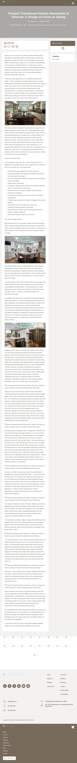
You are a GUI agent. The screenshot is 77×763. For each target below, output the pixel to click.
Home (48, 674)
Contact (63, 686)
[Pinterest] (28, 686)
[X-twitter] (14, 686)
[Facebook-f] (9, 686)
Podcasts (63, 682)
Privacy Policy (65, 690)
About (4, 732)
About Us (49, 678)
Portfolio (49, 682)
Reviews (63, 678)
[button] (5, 46)
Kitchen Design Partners (16, 25)
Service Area (50, 686)
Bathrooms (6, 743)
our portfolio (17, 619)
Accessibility (64, 694)
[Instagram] (5, 686)
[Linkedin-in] (19, 686)
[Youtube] (23, 686)
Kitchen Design (55, 59)
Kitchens (5, 740)
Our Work (63, 674)
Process (5, 734)
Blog (25, 25)
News (4, 748)
